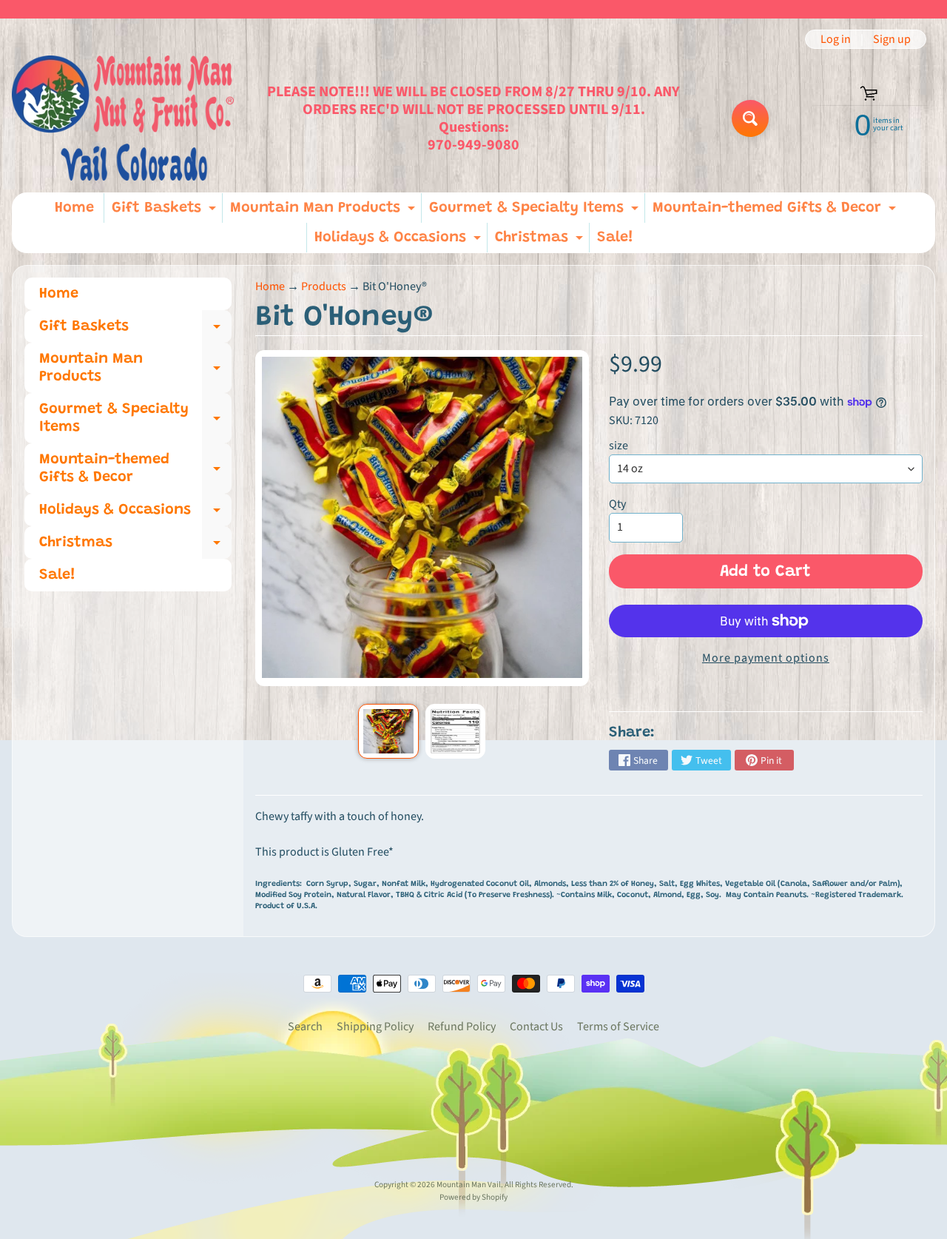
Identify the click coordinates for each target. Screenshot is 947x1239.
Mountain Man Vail (469, 1184)
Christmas (541, 241)
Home (74, 208)
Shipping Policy (375, 1026)
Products (323, 286)
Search (305, 1026)
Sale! (615, 237)
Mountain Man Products (324, 212)
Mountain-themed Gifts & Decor (776, 212)
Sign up (892, 39)
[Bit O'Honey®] (388, 731)
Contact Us (536, 1026)
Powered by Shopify (473, 1197)
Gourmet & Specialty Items (535, 212)
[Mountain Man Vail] (123, 118)
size (618, 445)
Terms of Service (618, 1026)
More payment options (765, 658)
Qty (617, 504)
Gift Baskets (166, 212)
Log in (835, 39)
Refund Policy (462, 1026)
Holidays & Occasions (399, 241)
